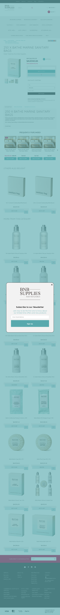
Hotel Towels (22, 30)
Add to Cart (42, 71)
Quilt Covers (46, 598)
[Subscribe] (54, 559)
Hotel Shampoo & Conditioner (38, 594)
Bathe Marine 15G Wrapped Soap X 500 (43, 418)
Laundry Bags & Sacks (17, 35)
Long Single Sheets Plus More (34, 35)
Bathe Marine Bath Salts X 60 (44, 541)
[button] (14, 138)
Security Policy (34, 581)
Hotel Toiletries (35, 592)
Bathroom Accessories (30, 19)
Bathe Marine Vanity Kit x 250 (16, 541)
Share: (49, 40)
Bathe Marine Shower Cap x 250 (16, 500)
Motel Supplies (7, 594)
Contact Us (30, 1)
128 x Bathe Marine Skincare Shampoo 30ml (16, 253)
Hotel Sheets (23, 592)
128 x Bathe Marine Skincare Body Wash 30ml (16, 335)
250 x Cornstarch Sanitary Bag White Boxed (43, 203)
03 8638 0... (47, 575)
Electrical (10, 25)
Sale (47, 35)
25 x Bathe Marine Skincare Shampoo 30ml (43, 253)
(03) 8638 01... (41, 1)
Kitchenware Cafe (46, 30)
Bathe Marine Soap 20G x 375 (16, 459)
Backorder (14, 384)
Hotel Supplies (6, 592)
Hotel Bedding (24, 590)
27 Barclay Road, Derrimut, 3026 (49, 581)
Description (8, 106)
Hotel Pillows (46, 596)
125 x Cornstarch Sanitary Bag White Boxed (16, 203)
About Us (23, 1)
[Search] (32, 7)
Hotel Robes (46, 594)
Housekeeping (34, 30)
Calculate (42, 93)
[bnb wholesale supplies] (9, 7)
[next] (57, 150)
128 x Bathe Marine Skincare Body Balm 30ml (16, 377)
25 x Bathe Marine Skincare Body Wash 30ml (43, 335)
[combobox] (24, 7)
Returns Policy (34, 579)
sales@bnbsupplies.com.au (50, 578)
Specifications (18, 106)
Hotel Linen (11, 30)
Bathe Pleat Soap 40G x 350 (44, 459)
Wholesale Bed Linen (25, 594)
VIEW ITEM (42, 261)
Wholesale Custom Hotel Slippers (10, 596)
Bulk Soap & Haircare (46, 19)
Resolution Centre (7, 579)
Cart (52, 11)
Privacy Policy (34, 577)
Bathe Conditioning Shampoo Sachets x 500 (16, 418)
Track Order (6, 577)
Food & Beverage (21, 25)
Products (17, 1)
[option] (14, 68)
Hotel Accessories (47, 25)
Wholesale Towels (47, 592)
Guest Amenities (33, 25)
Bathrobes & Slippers (15, 19)
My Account (52, 7)
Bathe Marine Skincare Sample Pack (43, 500)
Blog (35, 1)
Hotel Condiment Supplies (9, 598)
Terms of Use (33, 575)
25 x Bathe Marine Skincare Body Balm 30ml (43, 377)
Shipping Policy (34, 583)
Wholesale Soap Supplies (37, 596)
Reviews (27, 106)
